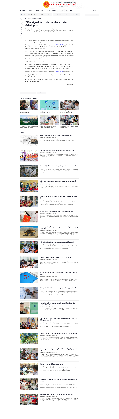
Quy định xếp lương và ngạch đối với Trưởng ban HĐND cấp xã (68, 111)
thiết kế (38, 92)
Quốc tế (61, 10)
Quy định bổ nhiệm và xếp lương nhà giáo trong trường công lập (58, 197)
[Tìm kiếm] (98, 11)
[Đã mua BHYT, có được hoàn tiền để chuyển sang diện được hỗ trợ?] (49, 120)
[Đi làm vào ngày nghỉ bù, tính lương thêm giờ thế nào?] (29, 399)
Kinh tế (37, 10)
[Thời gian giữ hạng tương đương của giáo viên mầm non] (29, 155)
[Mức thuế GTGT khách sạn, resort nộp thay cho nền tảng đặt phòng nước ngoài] (29, 323)
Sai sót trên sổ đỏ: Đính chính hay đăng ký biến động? (56, 211)
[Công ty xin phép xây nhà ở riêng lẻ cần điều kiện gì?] (29, 140)
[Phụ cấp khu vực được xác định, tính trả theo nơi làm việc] (69, 120)
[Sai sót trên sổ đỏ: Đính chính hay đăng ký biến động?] (29, 216)
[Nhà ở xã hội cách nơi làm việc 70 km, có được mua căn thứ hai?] (29, 171)
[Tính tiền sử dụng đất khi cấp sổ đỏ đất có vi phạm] (29, 262)
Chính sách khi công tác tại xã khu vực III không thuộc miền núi (58, 182)
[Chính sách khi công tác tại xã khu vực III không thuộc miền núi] (29, 186)
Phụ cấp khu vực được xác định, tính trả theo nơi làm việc (69, 127)
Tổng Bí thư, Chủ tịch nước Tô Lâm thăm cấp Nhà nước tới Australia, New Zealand (35, 14)
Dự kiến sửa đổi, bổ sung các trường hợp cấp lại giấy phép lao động (58, 273)
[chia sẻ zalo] (21, 23)
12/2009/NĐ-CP (59, 71)
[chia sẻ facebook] (21, 19)
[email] (76, 14)
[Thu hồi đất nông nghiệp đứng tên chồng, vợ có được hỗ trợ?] (29, 338)
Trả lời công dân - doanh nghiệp (33, 18)
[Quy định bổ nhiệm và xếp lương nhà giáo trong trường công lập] (29, 201)
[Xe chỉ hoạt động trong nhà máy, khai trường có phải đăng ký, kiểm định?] (29, 232)
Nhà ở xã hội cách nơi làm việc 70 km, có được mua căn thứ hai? (59, 166)
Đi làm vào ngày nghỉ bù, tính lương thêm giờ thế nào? (56, 394)
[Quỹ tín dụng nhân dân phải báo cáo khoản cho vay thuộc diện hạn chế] (29, 384)
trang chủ (24, 10)
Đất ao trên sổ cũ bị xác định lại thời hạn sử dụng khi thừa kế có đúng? (29, 127)
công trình (34, 92)
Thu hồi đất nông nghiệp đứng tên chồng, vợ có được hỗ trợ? (58, 333)
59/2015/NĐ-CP (59, 45)
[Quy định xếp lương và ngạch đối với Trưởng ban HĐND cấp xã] (69, 105)
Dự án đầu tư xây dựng (25, 92)
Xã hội (48, 10)
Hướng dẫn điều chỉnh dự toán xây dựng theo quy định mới (58, 288)
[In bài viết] (21, 33)
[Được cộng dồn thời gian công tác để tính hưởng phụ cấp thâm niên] (29, 354)
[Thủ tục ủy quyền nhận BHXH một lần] (29, 369)
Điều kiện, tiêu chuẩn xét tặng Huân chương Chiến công (28, 111)
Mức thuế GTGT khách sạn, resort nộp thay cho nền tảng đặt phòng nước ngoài (58, 319)
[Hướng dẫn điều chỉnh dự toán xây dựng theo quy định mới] (29, 293)
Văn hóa (43, 10)
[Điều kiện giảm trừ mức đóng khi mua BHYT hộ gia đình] (29, 247)
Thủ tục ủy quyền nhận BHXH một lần (51, 364)
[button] (49, 14)
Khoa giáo (54, 10)
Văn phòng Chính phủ (70, 14)
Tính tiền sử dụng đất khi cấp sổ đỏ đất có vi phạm (55, 257)
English (66, 6)
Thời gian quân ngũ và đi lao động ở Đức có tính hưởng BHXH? (49, 111)
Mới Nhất (94, 10)
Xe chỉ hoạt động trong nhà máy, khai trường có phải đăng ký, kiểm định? (59, 227)
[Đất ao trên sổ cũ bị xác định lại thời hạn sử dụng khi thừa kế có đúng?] (29, 120)
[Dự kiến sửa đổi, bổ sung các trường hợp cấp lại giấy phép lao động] (29, 277)
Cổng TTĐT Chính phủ (59, 14)
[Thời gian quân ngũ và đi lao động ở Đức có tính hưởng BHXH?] (49, 105)
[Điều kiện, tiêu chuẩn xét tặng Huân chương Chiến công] (29, 105)
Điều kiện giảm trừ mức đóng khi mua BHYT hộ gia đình (57, 242)
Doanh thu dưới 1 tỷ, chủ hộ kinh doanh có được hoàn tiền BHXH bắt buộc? (57, 304)
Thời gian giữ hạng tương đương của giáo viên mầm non (57, 150)
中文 (70, 6)
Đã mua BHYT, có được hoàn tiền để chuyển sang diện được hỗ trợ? (48, 127)
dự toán (43, 92)
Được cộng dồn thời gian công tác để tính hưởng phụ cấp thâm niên (59, 349)
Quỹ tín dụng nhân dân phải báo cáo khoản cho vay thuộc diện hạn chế (59, 380)
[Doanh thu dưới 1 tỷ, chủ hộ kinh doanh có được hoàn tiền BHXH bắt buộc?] (29, 308)
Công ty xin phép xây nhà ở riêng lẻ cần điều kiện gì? (56, 135)
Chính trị (31, 10)
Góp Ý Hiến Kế (69, 10)
